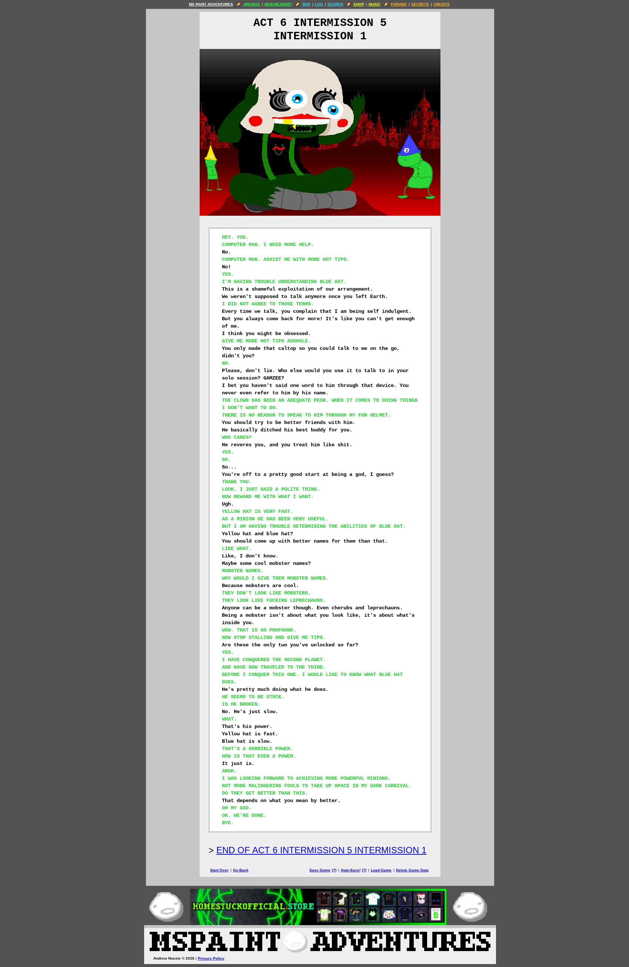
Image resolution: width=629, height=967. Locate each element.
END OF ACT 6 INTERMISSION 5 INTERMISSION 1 (321, 850)
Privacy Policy (211, 958)
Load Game (381, 870)
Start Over (219, 870)
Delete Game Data (412, 870)
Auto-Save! (350, 870)
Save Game (319, 870)
